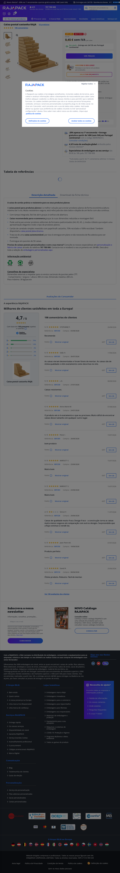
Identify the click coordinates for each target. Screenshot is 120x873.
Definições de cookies (37, 121)
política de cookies (33, 113)
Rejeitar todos (87, 84)
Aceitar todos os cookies (81, 121)
